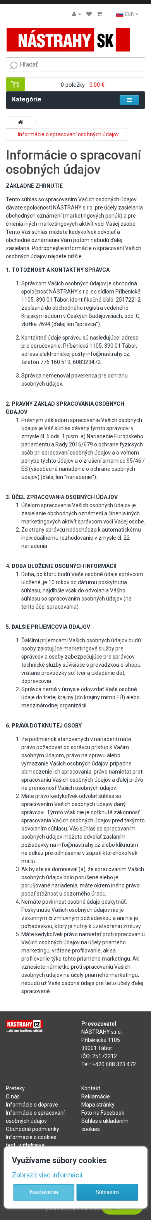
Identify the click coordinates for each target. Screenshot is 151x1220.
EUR (130, 14)
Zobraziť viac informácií (47, 1175)
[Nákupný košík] (99, 14)
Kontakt (90, 1088)
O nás (13, 1096)
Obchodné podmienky (32, 1129)
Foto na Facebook (102, 1113)
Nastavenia (44, 1191)
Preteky (15, 1088)
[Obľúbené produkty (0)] (89, 14)
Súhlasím (107, 1191)
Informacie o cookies (31, 1137)
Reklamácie (95, 1096)
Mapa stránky (98, 1105)
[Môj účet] (76, 14)
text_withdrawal (26, 1145)
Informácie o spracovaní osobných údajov (68, 134)
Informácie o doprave (32, 1105)
